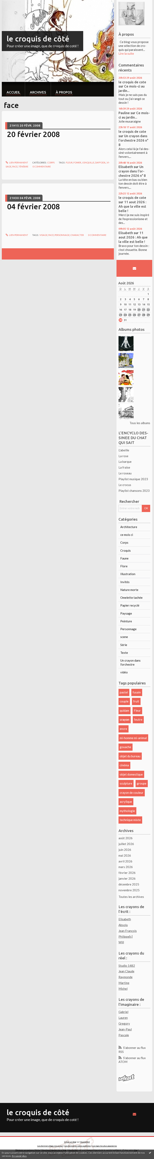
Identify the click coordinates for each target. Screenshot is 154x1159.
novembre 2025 (129, 890)
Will (121, 942)
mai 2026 (125, 855)
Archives (38, 92)
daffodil (100, 162)
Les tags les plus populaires (104, 1146)
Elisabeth (126, 167)
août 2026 (126, 838)
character (77, 235)
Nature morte (129, 590)
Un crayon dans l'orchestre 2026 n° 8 (133, 140)
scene (124, 637)
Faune (124, 558)
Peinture (126, 621)
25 (129, 314)
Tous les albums (140, 423)
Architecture (128, 527)
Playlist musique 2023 (133, 479)
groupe (141, 783)
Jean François (128, 931)
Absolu (123, 925)
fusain (137, 692)
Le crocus (125, 485)
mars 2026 (126, 867)
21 (143, 309)
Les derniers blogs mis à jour (50, 1146)
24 (125, 314)
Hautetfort (85, 1142)
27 (139, 314)
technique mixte (130, 820)
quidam (124, 710)
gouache (125, 747)
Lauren (123, 1017)
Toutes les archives (131, 896)
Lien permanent (18, 162)
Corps (51, 162)
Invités (125, 582)
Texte (124, 652)
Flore (124, 566)
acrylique (126, 801)
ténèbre (23, 166)
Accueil (13, 92)
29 (148, 314)
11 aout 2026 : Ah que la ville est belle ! (132, 206)
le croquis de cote (132, 82)
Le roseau (125, 473)
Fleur (69, 162)
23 (120, 314)
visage (44, 235)
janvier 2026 (127, 878)
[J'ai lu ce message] (150, 1152)
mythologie (127, 811)
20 (139, 309)
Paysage (126, 613)
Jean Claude (126, 971)
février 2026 (127, 872)
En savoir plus (19, 1155)
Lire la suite (126, 53)
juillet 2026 (126, 844)
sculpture (126, 783)
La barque (125, 461)
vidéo (124, 672)
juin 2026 (125, 849)
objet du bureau (130, 756)
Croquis (125, 550)
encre (123, 728)
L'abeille (124, 450)
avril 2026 (125, 861)
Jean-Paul (125, 1029)
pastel (124, 692)
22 (148, 309)
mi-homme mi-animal (133, 738)
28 (143, 314)
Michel (123, 988)
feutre (138, 719)
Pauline (124, 113)
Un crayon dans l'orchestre (130, 662)
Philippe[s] (126, 936)
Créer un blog (70, 1142)
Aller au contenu (12, 3)
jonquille (88, 162)
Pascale (124, 1035)
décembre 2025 (129, 884)
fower (77, 162)
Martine (124, 983)
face (15, 166)
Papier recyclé (129, 605)
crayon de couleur (131, 792)
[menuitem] (13, 89)
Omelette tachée (131, 597)
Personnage (128, 629)
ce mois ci (126, 534)
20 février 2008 (33, 134)
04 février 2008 (33, 206)
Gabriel (123, 1012)
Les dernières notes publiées (77, 1146)
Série (123, 645)
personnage (62, 235)
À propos (64, 92)
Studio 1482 (127, 965)
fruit (136, 701)
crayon (124, 719)
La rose (123, 456)
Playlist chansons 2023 (134, 490)
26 (134, 314)
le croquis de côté (38, 38)
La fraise (124, 467)
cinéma (124, 765)
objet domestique (131, 774)
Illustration (127, 574)
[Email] (134, 268)
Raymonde (126, 977)
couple (124, 701)
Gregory (124, 1023)
